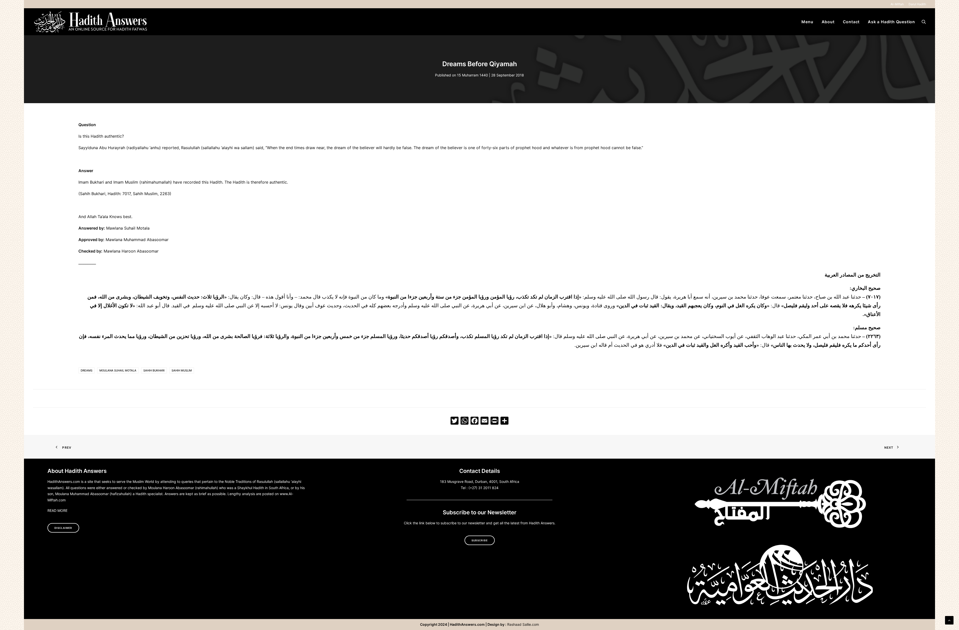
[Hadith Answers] (91, 21)
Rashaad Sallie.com (523, 624)
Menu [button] (807, 21)
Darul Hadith (917, 4)
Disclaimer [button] (63, 527)
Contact (851, 21)
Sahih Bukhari (154, 370)
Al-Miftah (897, 4)
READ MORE (57, 510)
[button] (924, 21)
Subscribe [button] (480, 540)
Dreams (86, 370)
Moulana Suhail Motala (117, 370)
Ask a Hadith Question (891, 21)
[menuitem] (898, 4)
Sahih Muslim (182, 370)
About (828, 21)
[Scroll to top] (949, 619)
